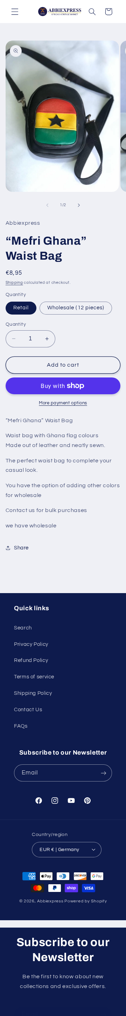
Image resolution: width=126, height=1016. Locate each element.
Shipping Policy (33, 693)
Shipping (14, 282)
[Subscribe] (104, 772)
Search (23, 628)
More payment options (63, 403)
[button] (15, 11)
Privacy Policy (31, 644)
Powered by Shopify (85, 901)
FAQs (21, 726)
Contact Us (28, 709)
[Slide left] (47, 205)
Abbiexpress (50, 901)
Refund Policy (31, 660)
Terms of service (34, 676)
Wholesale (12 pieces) (75, 307)
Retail (21, 307)
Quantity (16, 324)
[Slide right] (78, 205)
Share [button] (21, 547)
